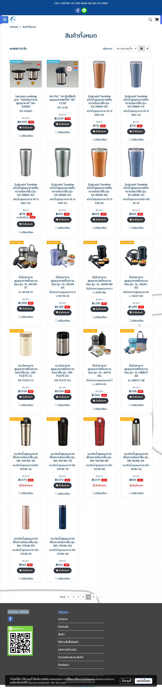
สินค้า (61, 634)
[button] (149, 19)
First (62, 597)
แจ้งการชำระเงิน (67, 649)
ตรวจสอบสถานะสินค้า (71, 657)
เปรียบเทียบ (27, 136)
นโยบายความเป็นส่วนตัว (39, 682)
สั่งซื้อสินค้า (27, 127)
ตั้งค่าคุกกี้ (126, 680)
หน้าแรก (63, 619)
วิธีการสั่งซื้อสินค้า (68, 642)
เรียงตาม (108, 48)
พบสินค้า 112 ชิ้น (18, 48)
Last (99, 597)
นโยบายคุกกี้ (60, 682)
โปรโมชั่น (63, 627)
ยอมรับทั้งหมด (143, 680)
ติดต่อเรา (63, 665)
